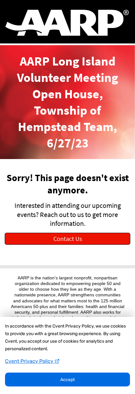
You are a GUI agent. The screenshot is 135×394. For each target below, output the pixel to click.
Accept (67, 379)
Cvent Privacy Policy (30, 361)
